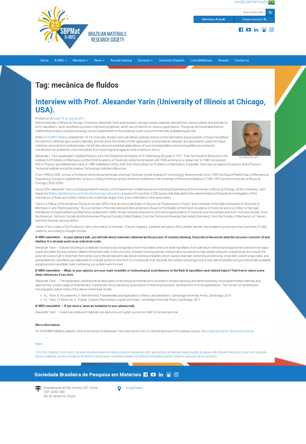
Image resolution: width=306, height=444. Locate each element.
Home (45, 60)
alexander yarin (141, 352)
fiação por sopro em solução (247, 352)
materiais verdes (55, 356)
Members (79, 60)
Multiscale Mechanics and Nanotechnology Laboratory (85, 193)
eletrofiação (220, 352)
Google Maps (134, 387)
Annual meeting (121, 60)
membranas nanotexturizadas (114, 356)
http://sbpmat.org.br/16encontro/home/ (227, 331)
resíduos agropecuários (189, 356)
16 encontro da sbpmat (74, 352)
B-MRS (60, 60)
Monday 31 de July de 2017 (67, 118)
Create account (252, 19)
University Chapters (171, 60)
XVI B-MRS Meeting (55, 137)
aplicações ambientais (167, 352)
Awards (223, 60)
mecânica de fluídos (80, 356)
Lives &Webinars (201, 60)
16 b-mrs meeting (46, 352)
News (98, 60)
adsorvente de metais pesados (110, 352)
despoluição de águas (196, 352)
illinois (39, 356)
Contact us (242, 60)
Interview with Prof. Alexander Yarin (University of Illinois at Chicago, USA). (150, 106)
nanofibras (141, 356)
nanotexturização (160, 356)
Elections (144, 60)
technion (211, 356)
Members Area (212, 19)
